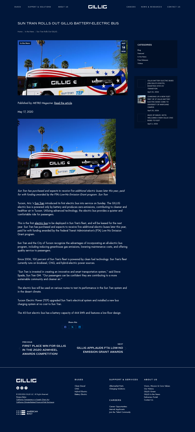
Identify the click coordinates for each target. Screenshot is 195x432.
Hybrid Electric (81, 391)
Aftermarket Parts (116, 385)
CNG (77, 388)
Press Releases (143, 60)
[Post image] (142, 83)
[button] (73, 152)
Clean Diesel (80, 385)
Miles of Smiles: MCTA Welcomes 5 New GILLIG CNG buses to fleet (160, 118)
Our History (149, 388)
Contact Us (148, 399)
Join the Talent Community (120, 412)
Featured (141, 53)
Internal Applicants (117, 409)
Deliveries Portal (151, 397)
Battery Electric (81, 394)
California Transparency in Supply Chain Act (32, 399)
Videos (140, 63)
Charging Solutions (117, 388)
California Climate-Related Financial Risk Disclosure (35, 402)
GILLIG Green (150, 391)
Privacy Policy (21, 397)
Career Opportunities (118, 406)
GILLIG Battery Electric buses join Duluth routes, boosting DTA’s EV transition (161, 84)
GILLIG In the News (152, 394)
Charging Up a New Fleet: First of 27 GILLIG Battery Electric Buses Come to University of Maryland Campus (159, 101)
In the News (25, 43)
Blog (139, 50)
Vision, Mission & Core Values (157, 385)
